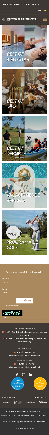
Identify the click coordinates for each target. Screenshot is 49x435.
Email (4, 289)
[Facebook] (17, 375)
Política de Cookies (40, 415)
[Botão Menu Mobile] (45, 19)
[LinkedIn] (30, 375)
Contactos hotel (31, 4)
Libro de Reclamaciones (10, 422)
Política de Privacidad (13, 306)
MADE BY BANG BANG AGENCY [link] (24, 429)
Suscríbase (24, 300)
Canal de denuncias (40, 422)
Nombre (6, 278)
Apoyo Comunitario (25, 422)
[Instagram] (23, 375)
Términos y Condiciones (8, 415)
